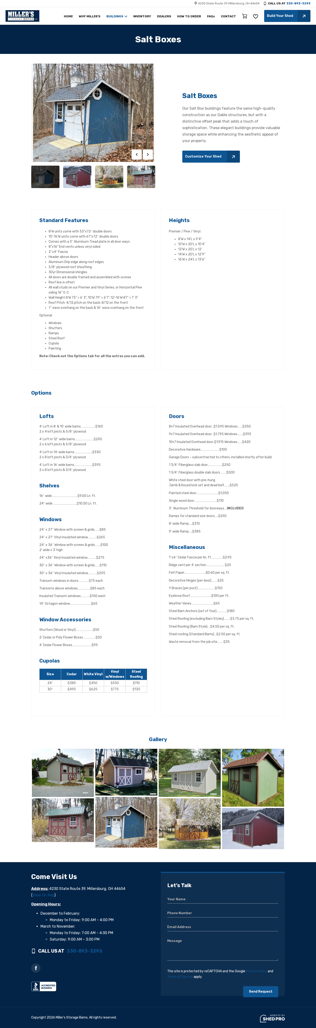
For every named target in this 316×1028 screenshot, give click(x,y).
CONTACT (228, 16)
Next (148, 154)
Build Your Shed (280, 16)
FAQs (211, 16)
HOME (68, 16)
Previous (137, 154)
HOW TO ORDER (189, 16)
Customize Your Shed (203, 156)
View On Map (43, 895)
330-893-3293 (298, 3)
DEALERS (164, 16)
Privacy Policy (256, 971)
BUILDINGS (114, 16)
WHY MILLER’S (89, 16)
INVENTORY (142, 16)
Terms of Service (180, 977)
